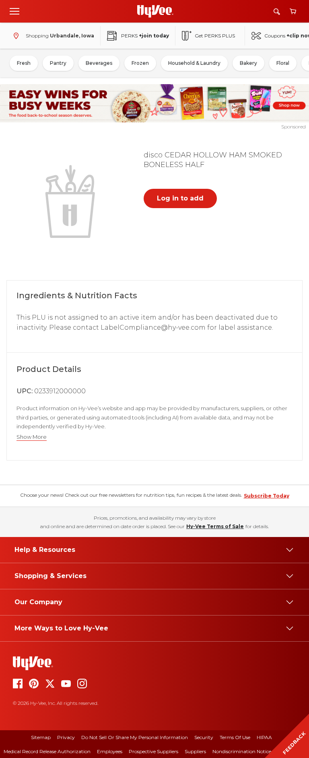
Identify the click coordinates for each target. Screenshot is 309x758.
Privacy (66, 737)
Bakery (248, 63)
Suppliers (195, 751)
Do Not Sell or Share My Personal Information (134, 737)
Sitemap (41, 737)
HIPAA (264, 737)
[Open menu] (14, 11)
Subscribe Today (266, 496)
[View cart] (292, 11)
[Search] (276, 11)
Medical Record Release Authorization (47, 751)
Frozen (140, 63)
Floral (282, 63)
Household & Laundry (194, 63)
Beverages (99, 63)
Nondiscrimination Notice (241, 751)
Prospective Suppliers (153, 751)
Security (203, 737)
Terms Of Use (235, 737)
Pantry (58, 63)
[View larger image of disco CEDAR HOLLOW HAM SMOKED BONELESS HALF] (71, 201)
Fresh (24, 63)
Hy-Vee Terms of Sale (215, 526)
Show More (31, 437)
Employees (109, 751)
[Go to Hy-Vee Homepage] (155, 11)
